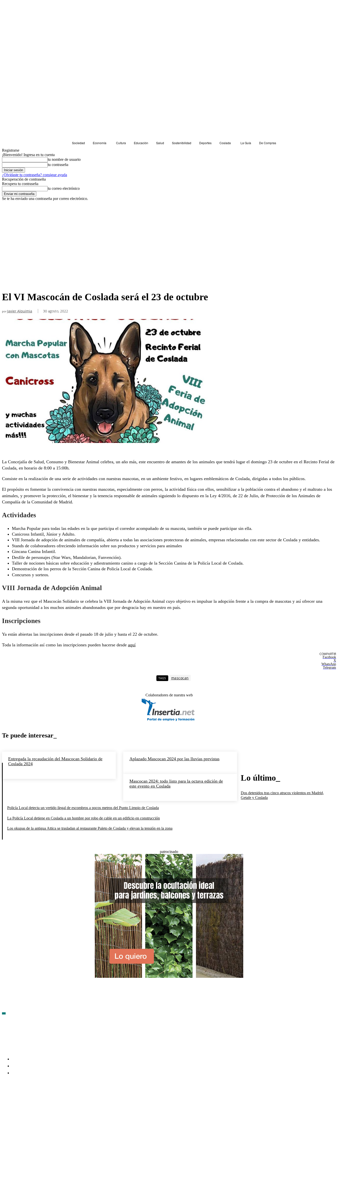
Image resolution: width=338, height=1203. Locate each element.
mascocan (180, 678)
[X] (59, 1102)
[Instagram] (32, 1102)
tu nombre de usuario (64, 159)
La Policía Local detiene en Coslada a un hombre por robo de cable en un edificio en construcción (83, 818)
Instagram (43, 1102)
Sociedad (10, 282)
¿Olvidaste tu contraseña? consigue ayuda (34, 175)
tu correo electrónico (64, 188)
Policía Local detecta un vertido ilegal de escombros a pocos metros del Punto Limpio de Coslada (83, 808)
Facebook (17, 1102)
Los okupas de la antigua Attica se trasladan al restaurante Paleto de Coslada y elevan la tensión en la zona (89, 828)
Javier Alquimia (19, 311)
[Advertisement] (169, 238)
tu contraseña (58, 165)
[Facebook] (6, 1102)
